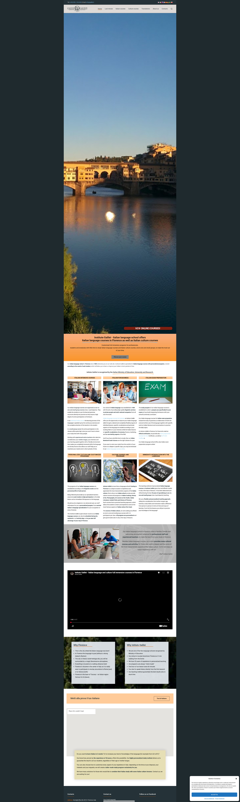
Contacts (165, 9)
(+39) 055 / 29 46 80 (76, 2)
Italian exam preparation (156, 378)
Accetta (214, 795)
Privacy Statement (219, 798)
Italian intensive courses (84, 378)
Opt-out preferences (209, 798)
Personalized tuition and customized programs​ (84, 455)
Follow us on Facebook (147, 794)
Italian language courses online (116, 449)
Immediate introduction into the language (156, 455)
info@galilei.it (90, 2)
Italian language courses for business (114, 418)
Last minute (109, 9)
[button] (236, 779)
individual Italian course (77, 420)
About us (156, 9)
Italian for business (120, 378)
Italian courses (120, 9)
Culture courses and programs (120, 455)
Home (100, 9)
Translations (146, 9)
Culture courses (133, 9)
